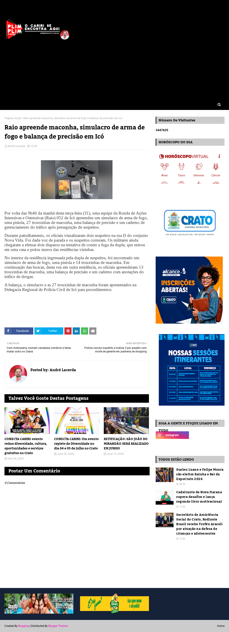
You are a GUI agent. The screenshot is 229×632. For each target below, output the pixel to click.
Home (221, 626)
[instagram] (172, 435)
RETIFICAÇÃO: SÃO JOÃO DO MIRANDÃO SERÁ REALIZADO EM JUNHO (126, 444)
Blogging (23, 626)
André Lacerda (16, 146)
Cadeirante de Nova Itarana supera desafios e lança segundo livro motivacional (199, 497)
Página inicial (12, 118)
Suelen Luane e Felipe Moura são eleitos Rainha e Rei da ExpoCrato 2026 (200, 475)
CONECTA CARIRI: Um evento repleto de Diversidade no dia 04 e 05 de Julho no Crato (76, 444)
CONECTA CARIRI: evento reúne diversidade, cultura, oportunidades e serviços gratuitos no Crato (25, 446)
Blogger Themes (58, 626)
